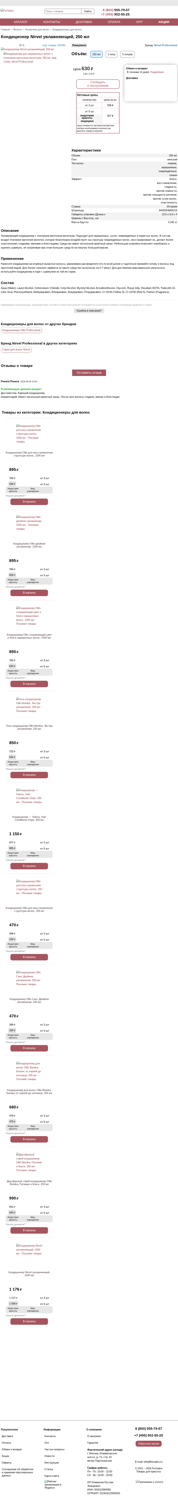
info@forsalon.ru (153, 1461)
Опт (139, 22)
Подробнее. (157, 72)
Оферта (6, 1462)
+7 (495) (115, 14)
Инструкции (51, 1462)
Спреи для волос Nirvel (16, 349)
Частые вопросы (54, 1449)
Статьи (48, 1469)
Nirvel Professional (165, 45)
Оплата (114, 22)
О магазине (94, 1436)
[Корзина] (165, 12)
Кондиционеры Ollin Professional (21, 330)
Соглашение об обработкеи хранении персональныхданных (17, 1472)
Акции (163, 22)
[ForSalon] (22, 13)
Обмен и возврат (12, 1449)
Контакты (51, 22)
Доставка (84, 22)
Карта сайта (51, 1475)
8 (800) (116, 10)
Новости (49, 1455)
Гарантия (92, 1442)
